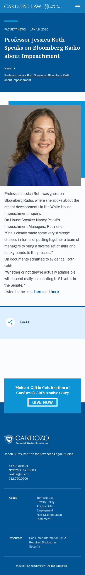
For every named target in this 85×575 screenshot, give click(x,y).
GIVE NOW (42, 402)
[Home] (33, 6)
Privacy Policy (45, 502)
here (38, 291)
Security (34, 546)
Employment (45, 510)
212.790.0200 (18, 478)
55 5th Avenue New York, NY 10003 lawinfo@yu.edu (22, 470)
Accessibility (45, 506)
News (8, 68)
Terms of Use (45, 497)
